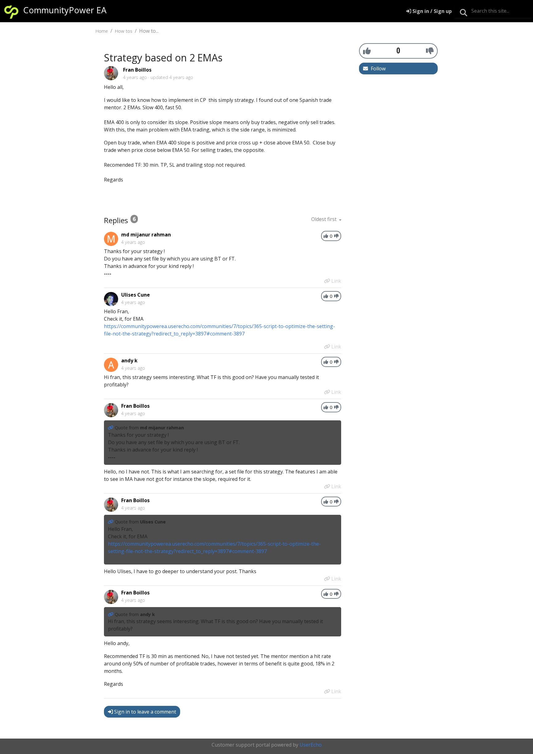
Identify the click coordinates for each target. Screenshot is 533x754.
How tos (123, 31)
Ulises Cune (135, 294)
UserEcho (311, 744)
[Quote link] (111, 428)
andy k (129, 360)
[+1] (367, 50)
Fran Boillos (137, 69)
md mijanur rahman (146, 234)
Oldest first (324, 219)
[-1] (430, 50)
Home (101, 31)
